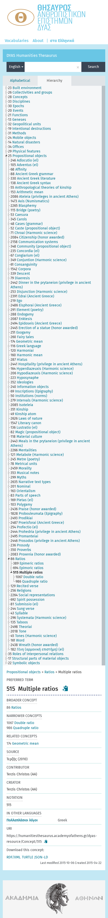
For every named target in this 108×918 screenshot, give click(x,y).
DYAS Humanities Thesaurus (32, 55)
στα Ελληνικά (62, 40)
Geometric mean (23, 743)
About (38, 40)
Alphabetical (20, 80)
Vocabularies (17, 40)
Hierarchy (54, 80)
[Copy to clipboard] (65, 688)
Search (93, 67)
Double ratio (20, 723)
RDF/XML (14, 857)
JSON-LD (41, 857)
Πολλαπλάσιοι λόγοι (22, 820)
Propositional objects (24, 672)
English (15, 67)
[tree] (54, 375)
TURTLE (27, 857)
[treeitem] (27, 88)
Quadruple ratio (22, 728)
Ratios (49, 672)
